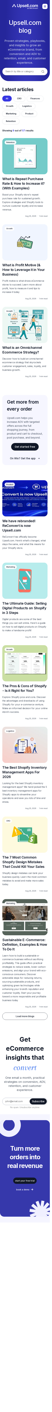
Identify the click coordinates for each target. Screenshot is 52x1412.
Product (29, 113)
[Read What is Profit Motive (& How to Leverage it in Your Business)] (25, 262)
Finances (35, 98)
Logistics (27, 106)
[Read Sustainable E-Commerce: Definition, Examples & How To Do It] (25, 953)
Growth (9, 106)
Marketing (11, 113)
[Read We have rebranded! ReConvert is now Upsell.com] (25, 518)
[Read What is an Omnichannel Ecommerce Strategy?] (25, 342)
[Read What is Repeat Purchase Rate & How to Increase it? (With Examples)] (25, 177)
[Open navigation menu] (45, 6)
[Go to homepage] (25, 6)
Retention (11, 121)
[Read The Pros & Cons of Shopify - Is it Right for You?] (25, 682)
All (7, 98)
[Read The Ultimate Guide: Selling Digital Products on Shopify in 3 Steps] (25, 600)
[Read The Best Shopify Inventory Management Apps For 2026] (25, 768)
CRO (19, 98)
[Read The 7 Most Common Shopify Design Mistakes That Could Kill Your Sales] (25, 854)
